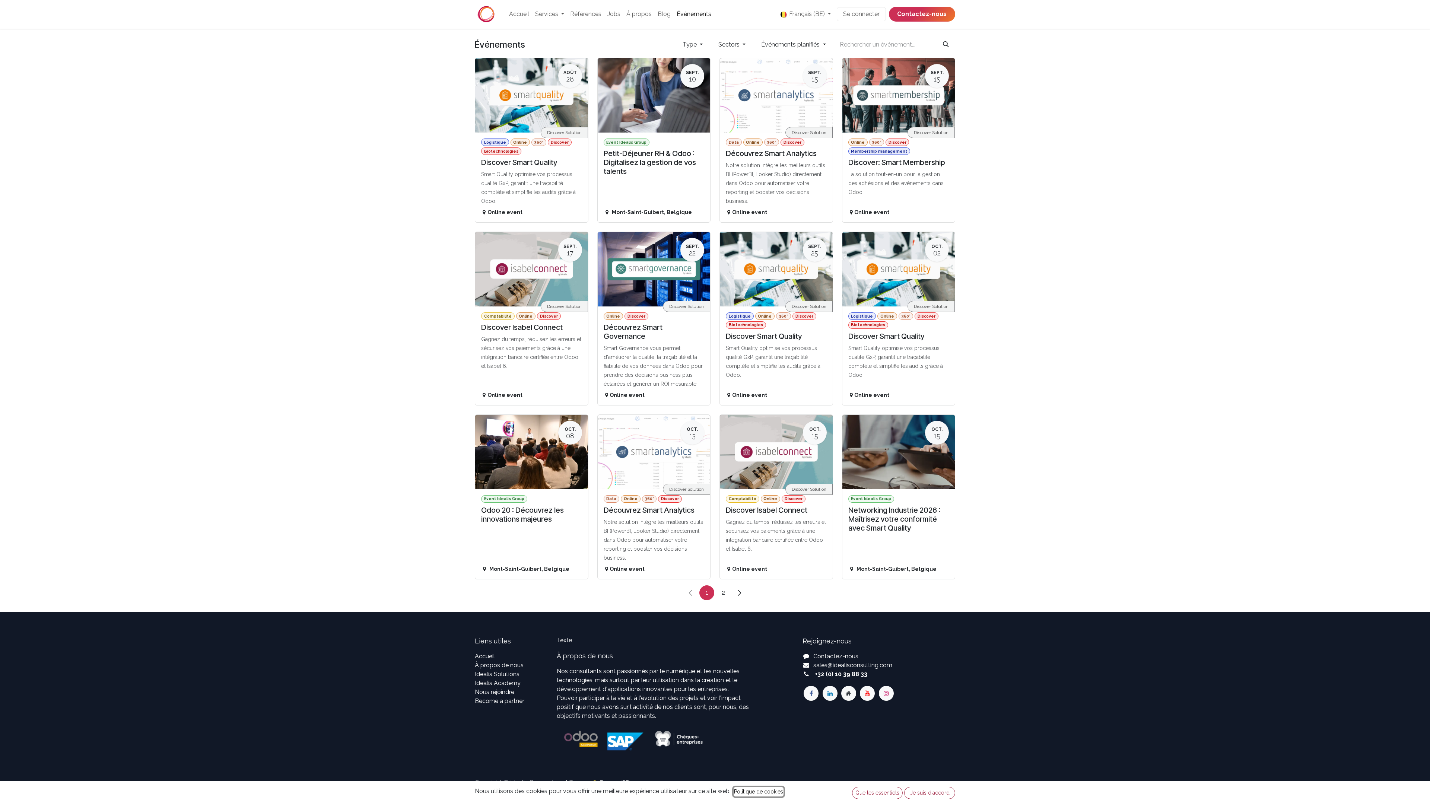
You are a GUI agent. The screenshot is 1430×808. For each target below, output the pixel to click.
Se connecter (861, 14)
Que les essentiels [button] (877, 793)
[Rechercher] (946, 45)
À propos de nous (499, 665)
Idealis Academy (498, 683)
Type (690, 44)
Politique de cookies (758, 792)
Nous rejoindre (494, 692)
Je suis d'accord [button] (930, 793)
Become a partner (499, 700)
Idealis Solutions (497, 674)
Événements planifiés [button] (791, 44)
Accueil (485, 656)
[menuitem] (519, 14)
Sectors (729, 44)
